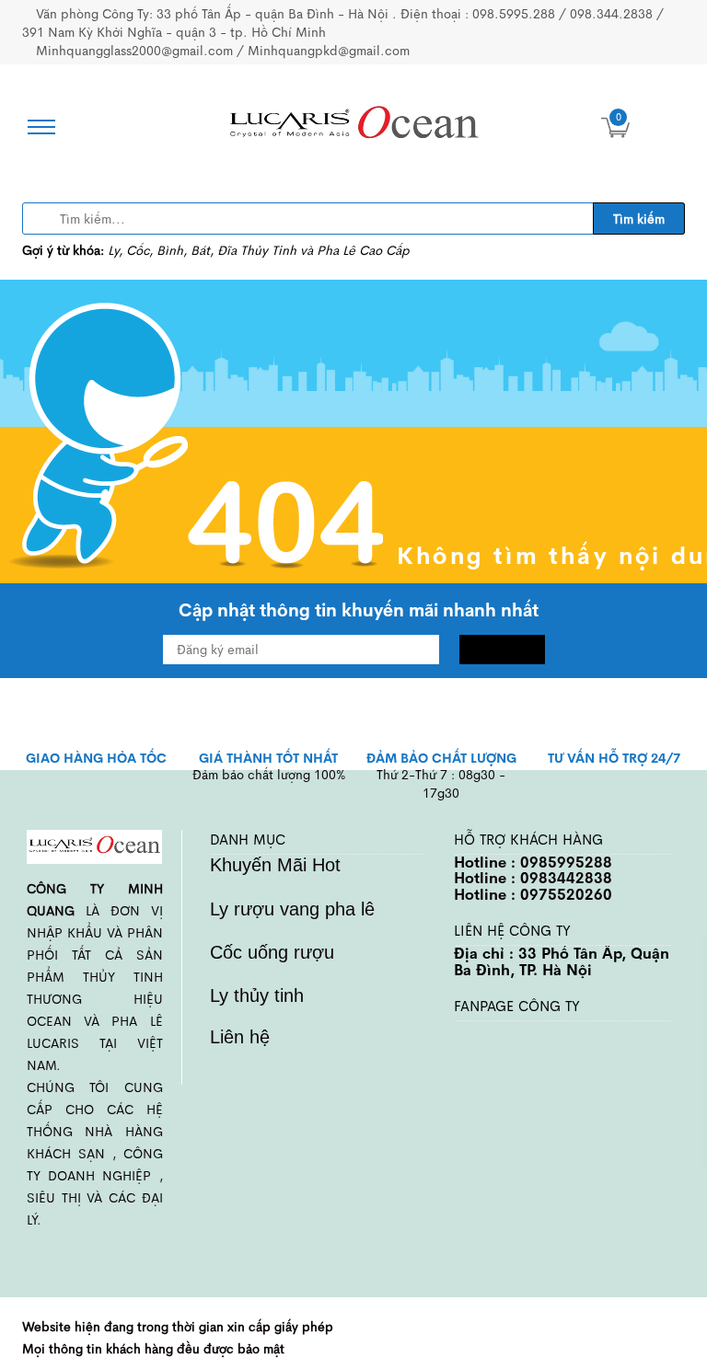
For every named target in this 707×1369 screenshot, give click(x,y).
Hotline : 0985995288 (533, 862)
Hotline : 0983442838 (533, 878)
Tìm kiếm (639, 219)
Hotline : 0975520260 (533, 894)
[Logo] (94, 845)
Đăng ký (502, 649)
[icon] (36, 127)
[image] (353, 126)
